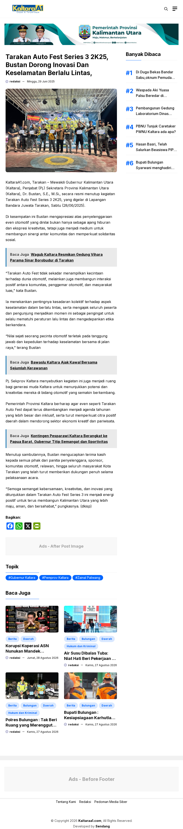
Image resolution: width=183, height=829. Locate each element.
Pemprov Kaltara (56, 577)
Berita (12, 639)
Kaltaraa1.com (89, 821)
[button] (166, 8)
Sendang (103, 826)
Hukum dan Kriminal (81, 646)
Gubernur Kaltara (22, 577)
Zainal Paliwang (88, 577)
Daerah (28, 639)
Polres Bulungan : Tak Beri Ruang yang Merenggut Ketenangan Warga (31, 725)
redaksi (15, 81)
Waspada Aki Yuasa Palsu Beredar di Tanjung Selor (152, 95)
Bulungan (88, 639)
